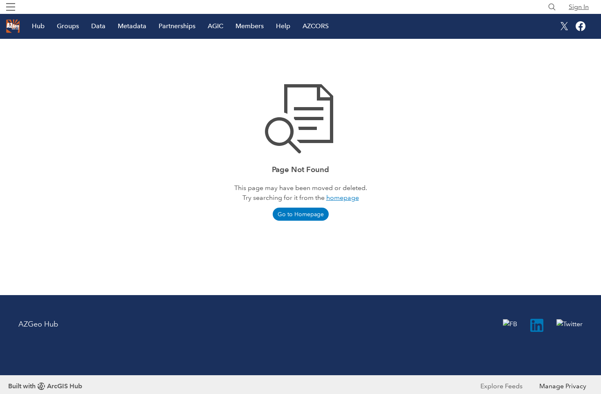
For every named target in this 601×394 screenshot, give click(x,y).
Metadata (132, 26)
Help (283, 26)
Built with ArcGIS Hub (45, 386)
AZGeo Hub (38, 324)
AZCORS (316, 26)
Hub (38, 26)
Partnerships (177, 26)
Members (249, 26)
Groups (68, 26)
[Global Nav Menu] (10, 7)
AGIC (215, 26)
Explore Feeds (501, 386)
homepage (342, 197)
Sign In (579, 7)
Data (98, 26)
